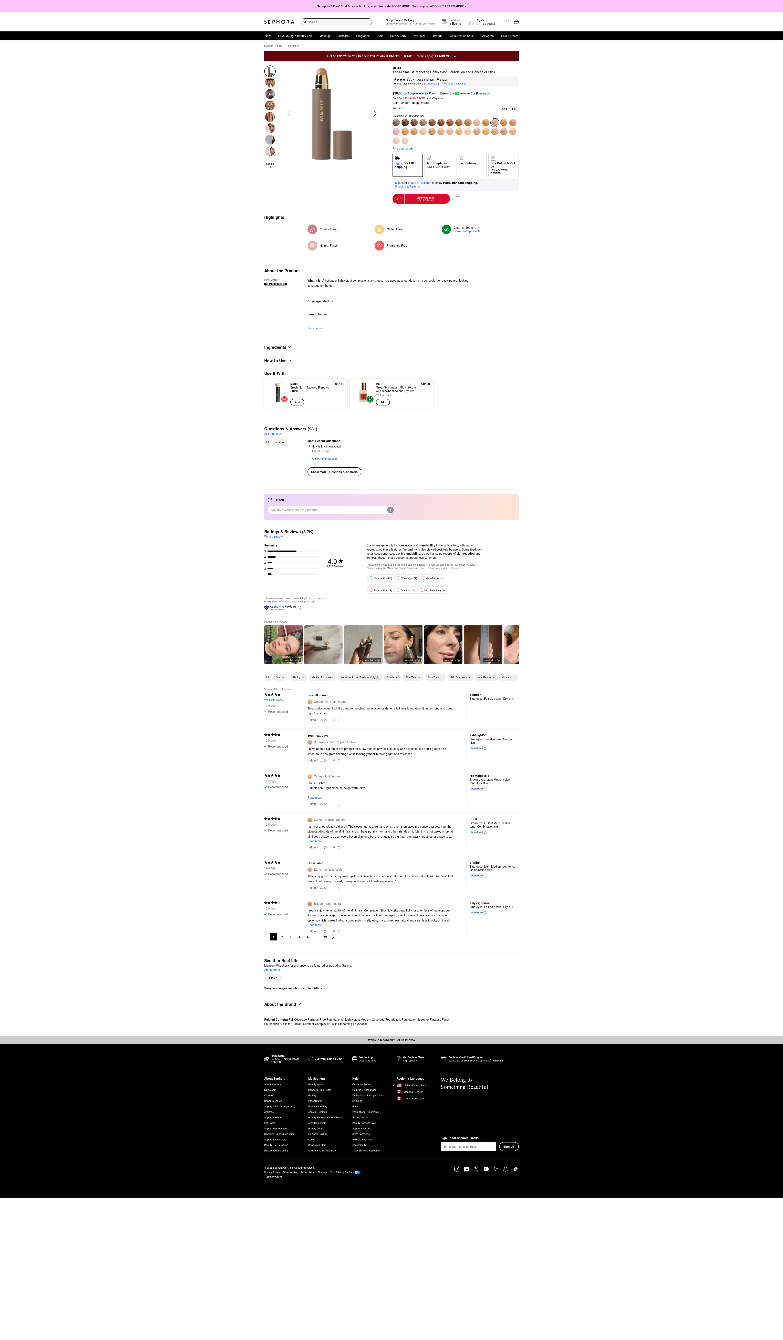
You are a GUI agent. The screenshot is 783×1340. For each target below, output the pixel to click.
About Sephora (272, 1084)
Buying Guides (360, 1117)
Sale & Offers (509, 36)
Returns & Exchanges (364, 1089)
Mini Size (420, 36)
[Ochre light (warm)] (441, 131)
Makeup (325, 36)
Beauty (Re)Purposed (276, 1145)
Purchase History (317, 1106)
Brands (437, 36)
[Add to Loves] (457, 198)
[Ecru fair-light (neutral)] (459, 131)
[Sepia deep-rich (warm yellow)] (441, 122)
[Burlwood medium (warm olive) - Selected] (494, 122)
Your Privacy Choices (342, 1172)
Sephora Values (273, 1100)
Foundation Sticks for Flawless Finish (426, 1019)
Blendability (434, 83)
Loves (311, 1139)
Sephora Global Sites (276, 1128)
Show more (314, 328)
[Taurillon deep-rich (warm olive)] (423, 122)
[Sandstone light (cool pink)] (467, 131)
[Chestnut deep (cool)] (450, 122)
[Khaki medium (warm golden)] (503, 122)
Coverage (447, 83)
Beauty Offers (315, 1128)
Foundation (293, 45)
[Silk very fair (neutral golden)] (512, 131)
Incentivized (290, 660)
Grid (504, 108)
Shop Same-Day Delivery (322, 1150)
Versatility (460, 83)
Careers (268, 1095)
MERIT (397, 68)
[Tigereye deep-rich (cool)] (432, 122)
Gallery (312, 1095)
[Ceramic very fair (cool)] (405, 140)
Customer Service (362, 1084)
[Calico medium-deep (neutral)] (476, 122)
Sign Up (508, 1147)
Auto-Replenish (317, 1123)
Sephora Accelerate (275, 1139)
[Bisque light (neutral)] (432, 131)
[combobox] (336, 21)
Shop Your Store (317, 1145)
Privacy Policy (272, 1172)
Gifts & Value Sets (461, 36)
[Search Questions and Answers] (268, 442)
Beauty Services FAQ (364, 1123)
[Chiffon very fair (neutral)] (396, 140)
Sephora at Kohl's (362, 1128)
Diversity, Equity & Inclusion (279, 1134)
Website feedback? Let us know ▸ (391, 1040)
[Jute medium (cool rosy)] (396, 131)
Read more (314, 797)
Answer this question (325, 458)
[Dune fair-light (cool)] (476, 131)
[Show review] (323, 644)
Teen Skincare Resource (366, 1150)
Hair (380, 36)
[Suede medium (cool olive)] (512, 122)
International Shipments (365, 1112)
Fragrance (363, 36)
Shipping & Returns (407, 186)
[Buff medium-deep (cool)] (485, 122)
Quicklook (278, 402)
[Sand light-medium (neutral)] (414, 131)
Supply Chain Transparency (279, 1106)
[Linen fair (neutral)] (494, 131)
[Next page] (333, 936)
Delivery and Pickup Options (368, 1095)
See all (270, 165)
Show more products (467, 231)
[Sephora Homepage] (279, 22)
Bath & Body (398, 36)
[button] (450, 94)
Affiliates (269, 1112)
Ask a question (425, 79)
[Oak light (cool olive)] (450, 131)
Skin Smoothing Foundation (350, 1024)
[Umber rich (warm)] (405, 122)
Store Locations (361, 1134)
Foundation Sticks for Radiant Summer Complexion (297, 1024)
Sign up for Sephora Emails (460, 1138)
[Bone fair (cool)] (503, 131)
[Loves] (506, 22)
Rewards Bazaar (317, 1134)
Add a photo (272, 970)
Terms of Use (290, 1172)
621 (325, 937)
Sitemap (322, 1172)
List (514, 108)
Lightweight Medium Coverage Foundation (372, 1019)
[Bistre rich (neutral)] (396, 122)
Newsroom (270, 1089)
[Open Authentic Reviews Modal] (300, 608)
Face (280, 45)
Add (297, 402)
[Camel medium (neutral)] (405, 131)
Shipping (357, 1100)
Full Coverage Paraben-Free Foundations (316, 1019)
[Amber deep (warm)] (467, 122)
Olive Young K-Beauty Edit (295, 36)
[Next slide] (374, 114)
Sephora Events (273, 1117)
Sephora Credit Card (319, 1089)
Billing (355, 1106)
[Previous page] (265, 936)
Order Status (315, 1100)
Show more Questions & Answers (334, 472)
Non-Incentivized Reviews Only (358, 677)
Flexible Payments (362, 1139)
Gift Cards (487, 36)
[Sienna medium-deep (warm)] (459, 122)
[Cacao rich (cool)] (414, 122)
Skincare (343, 36)
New (268, 36)
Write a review (273, 536)
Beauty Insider (316, 1084)
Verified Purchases (322, 677)
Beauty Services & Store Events (325, 1117)
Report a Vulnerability (276, 1150)
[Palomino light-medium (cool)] (423, 131)
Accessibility (359, 1145)
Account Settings (317, 1112)
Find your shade (403, 148)
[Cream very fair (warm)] (485, 131)
